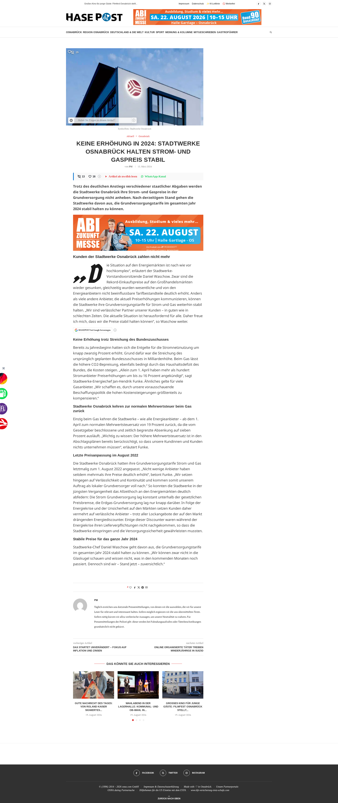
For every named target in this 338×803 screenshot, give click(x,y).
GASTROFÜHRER (227, 32)
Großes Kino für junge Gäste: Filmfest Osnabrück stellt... (182, 706)
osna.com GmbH (130, 786)
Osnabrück (74, 32)
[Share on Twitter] (138, 587)
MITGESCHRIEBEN (205, 32)
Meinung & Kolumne (179, 32)
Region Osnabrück (96, 32)
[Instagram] (270, 4)
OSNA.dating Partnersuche (121, 790)
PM (130, 166)
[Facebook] (258, 4)
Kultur (150, 32)
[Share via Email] (146, 587)
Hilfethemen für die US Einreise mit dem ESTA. (163, 790)
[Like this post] (130, 587)
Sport (160, 32)
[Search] (271, 32)
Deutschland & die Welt (127, 32)
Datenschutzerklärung (168, 786)
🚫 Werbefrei (229, 3)
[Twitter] (264, 4)
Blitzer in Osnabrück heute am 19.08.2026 (104, 3)
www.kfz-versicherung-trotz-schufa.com (210, 790)
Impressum (184, 3)
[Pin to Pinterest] (142, 587)
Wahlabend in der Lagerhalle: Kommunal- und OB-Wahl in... (138, 706)
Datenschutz (198, 3)
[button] (75, 4)
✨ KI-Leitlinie (213, 3)
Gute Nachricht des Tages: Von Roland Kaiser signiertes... (93, 706)
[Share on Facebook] (135, 587)
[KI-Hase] (71, 120)
